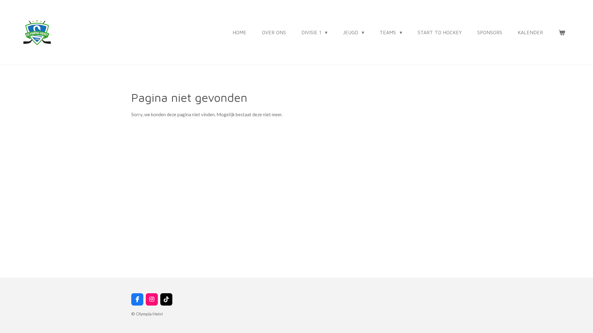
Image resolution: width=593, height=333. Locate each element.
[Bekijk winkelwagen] (561, 32)
